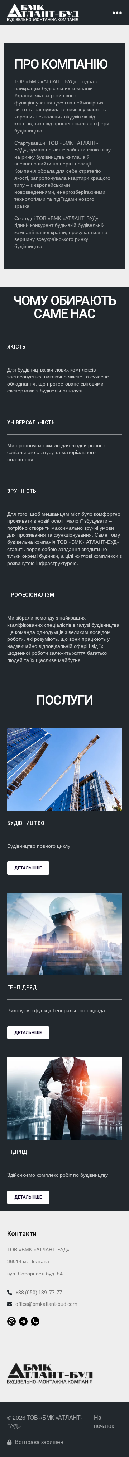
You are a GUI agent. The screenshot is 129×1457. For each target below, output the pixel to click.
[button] (28, 868)
